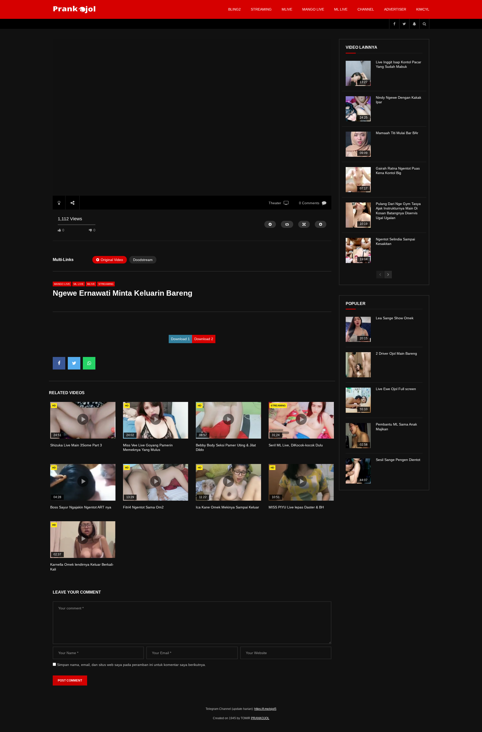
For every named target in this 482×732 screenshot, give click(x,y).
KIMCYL (422, 9)
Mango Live (313, 9)
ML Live (79, 284)
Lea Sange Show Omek (394, 318)
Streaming (261, 9)
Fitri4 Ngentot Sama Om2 (143, 507)
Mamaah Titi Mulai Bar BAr (397, 133)
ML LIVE (340, 9)
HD (54, 405)
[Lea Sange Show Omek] (358, 329)
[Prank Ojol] (75, 9)
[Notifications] (414, 24)
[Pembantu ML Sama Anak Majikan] (358, 435)
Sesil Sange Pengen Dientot (398, 460)
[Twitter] (404, 24)
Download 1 (180, 339)
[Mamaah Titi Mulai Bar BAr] (358, 144)
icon (82, 419)
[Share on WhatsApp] (89, 363)
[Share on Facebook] (59, 363)
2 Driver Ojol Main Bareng (396, 353)
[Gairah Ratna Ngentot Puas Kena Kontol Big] (358, 179)
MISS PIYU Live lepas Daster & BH (296, 507)
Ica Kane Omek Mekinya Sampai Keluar (227, 507)
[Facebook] (394, 24)
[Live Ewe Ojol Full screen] (358, 400)
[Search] (424, 24)
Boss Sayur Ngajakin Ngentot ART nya (80, 507)
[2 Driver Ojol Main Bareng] (358, 364)
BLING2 (234, 9)
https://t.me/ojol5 (265, 709)
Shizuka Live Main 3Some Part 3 (76, 445)
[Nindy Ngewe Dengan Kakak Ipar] (358, 108)
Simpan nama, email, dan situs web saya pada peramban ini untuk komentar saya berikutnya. (131, 665)
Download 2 (203, 339)
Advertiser (395, 9)
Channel (365, 9)
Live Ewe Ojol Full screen (396, 389)
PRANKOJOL (260, 718)
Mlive (287, 9)
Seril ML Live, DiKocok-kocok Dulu (296, 445)
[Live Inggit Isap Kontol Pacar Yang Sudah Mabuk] (358, 73)
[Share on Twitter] (74, 363)
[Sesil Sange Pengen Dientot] (358, 471)
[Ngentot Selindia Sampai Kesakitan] (358, 250)
